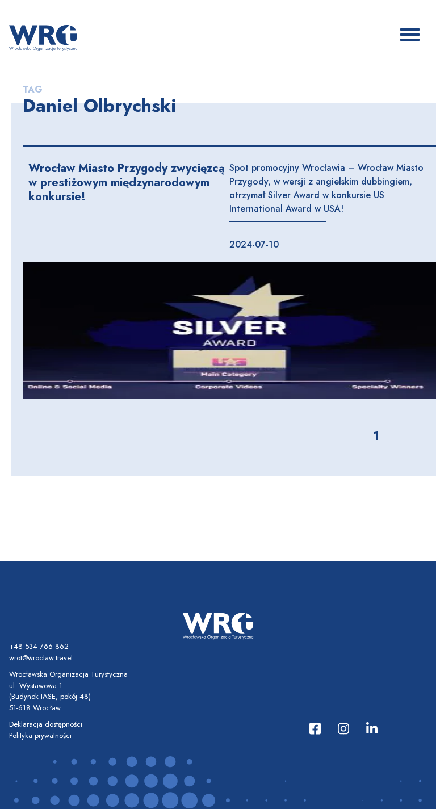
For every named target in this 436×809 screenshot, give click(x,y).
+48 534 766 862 (39, 646)
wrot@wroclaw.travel (41, 657)
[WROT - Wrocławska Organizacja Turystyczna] (43, 37)
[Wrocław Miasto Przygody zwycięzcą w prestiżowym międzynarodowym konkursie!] (229, 330)
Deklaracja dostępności (45, 724)
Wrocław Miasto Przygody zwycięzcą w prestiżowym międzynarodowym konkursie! (126, 182)
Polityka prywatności (40, 735)
